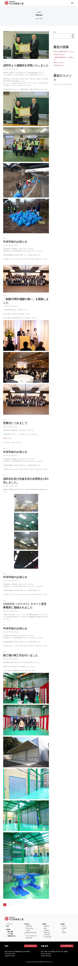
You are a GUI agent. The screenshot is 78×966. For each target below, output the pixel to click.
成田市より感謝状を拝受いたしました (26, 65)
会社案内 (62, 924)
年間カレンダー (7, 438)
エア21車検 (10, 933)
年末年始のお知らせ (15, 241)
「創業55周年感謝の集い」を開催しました (26, 300)
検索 (54, 32)
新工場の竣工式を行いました (20, 655)
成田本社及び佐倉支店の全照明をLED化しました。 (26, 480)
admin (6, 69)
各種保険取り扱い (12, 936)
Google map (31, 945)
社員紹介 (44, 924)
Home (37, 18)
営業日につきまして (15, 423)
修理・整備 (10, 931)
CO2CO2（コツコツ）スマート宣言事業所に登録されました (25, 605)
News (4, 238)
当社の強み (27, 924)
